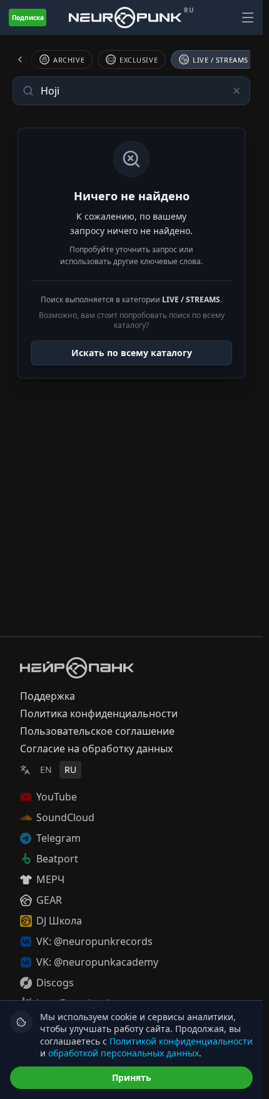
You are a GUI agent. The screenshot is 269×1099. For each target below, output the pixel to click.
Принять (131, 1077)
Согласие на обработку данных (96, 748)
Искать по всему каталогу (131, 353)
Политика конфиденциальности (99, 713)
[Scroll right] (235, 59)
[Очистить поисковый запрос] (236, 90)
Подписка (28, 17)
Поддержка (47, 696)
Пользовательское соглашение (97, 731)
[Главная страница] (125, 17)
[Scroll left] (28, 59)
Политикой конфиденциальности (181, 1041)
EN (46, 769)
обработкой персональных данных (123, 1053)
